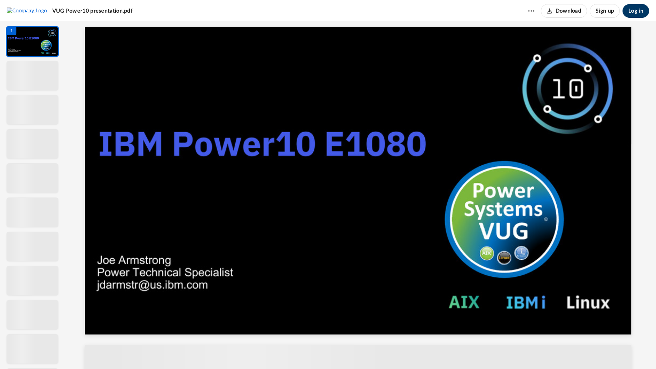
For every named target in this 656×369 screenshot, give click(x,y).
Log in (635, 11)
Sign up (605, 11)
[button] (32, 41)
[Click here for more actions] (531, 11)
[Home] (27, 10)
